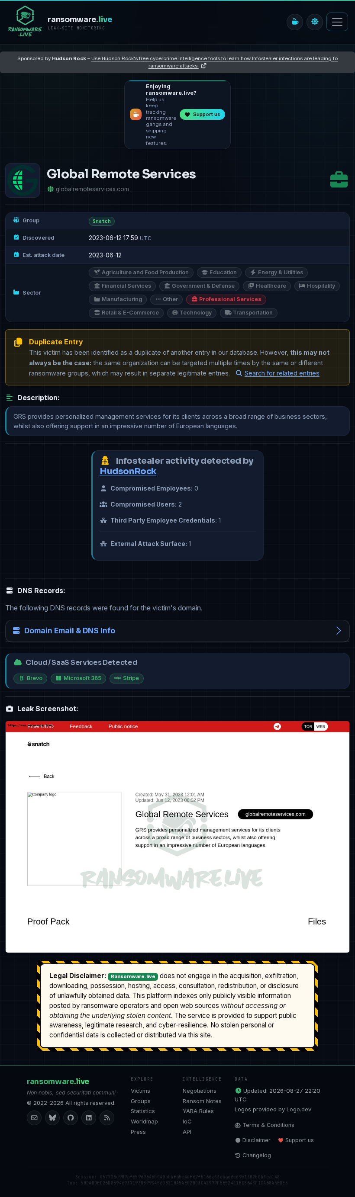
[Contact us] (34, 1117)
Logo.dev (299, 1109)
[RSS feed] (107, 1117)
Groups (141, 1101)
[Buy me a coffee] (295, 22)
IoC (187, 1121)
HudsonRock (128, 471)
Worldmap (144, 1121)
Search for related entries (282, 373)
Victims (140, 1090)
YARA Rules (198, 1110)
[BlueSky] (52, 1117)
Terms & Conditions (268, 1125)
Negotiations (199, 1090)
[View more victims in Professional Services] (339, 180)
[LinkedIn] (88, 1117)
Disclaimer (256, 1140)
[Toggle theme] (315, 22)
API (187, 1131)
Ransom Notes (202, 1101)
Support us (299, 1140)
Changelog (256, 1155)
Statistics (143, 1110)
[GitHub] (70, 1117)
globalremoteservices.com (92, 189)
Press (138, 1131)
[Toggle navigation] (337, 22)
